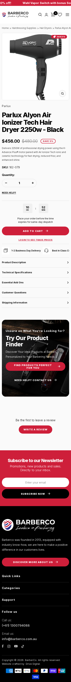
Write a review (35, 429)
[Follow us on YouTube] (16, 646)
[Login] (46, 15)
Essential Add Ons (12, 282)
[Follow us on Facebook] (3, 646)
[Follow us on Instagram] (8, 646)
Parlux (6, 106)
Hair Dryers (46, 28)
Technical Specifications (17, 272)
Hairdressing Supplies (24, 28)
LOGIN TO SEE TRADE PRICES (36, 240)
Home (5, 28)
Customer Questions (14, 292)
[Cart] (53, 15)
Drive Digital (33, 663)
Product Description (14, 262)
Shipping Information (14, 302)
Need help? (9, 192)
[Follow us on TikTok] (22, 646)
